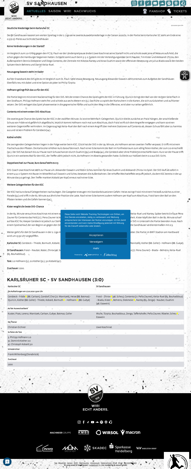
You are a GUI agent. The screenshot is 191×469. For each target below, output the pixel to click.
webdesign (93, 465)
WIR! (67, 11)
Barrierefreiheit (130, 463)
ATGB (115, 463)
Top (55, 463)
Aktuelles (36, 11)
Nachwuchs (85, 11)
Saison (54, 11)
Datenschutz (106, 463)
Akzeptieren (96, 235)
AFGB (120, 463)
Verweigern (96, 241)
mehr (96, 248)
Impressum (95, 463)
